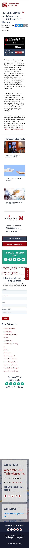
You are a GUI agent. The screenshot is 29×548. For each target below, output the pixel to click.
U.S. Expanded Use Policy (14, 544)
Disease (6, 338)
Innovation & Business (10, 359)
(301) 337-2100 (17, 482)
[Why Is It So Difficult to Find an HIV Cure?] (14, 170)
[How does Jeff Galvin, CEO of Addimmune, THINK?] (14, 147)
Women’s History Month (11, 371)
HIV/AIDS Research (9, 356)
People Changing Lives (10, 362)
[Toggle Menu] (23, 12)
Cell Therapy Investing (10, 335)
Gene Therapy (8, 341)
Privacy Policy (20, 538)
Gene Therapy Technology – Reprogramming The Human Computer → (14, 273)
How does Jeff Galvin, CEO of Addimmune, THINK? (13, 156)
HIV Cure (6, 350)
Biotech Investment (9, 329)
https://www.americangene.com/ (13, 129)
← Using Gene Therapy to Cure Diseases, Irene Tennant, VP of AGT (14, 268)
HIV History (7, 353)
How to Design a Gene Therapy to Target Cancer (14, 202)
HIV (5, 347)
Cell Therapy (7, 332)
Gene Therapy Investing (11, 344)
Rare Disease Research (10, 365)
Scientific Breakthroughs (11, 368)
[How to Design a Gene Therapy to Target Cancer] (14, 194)
